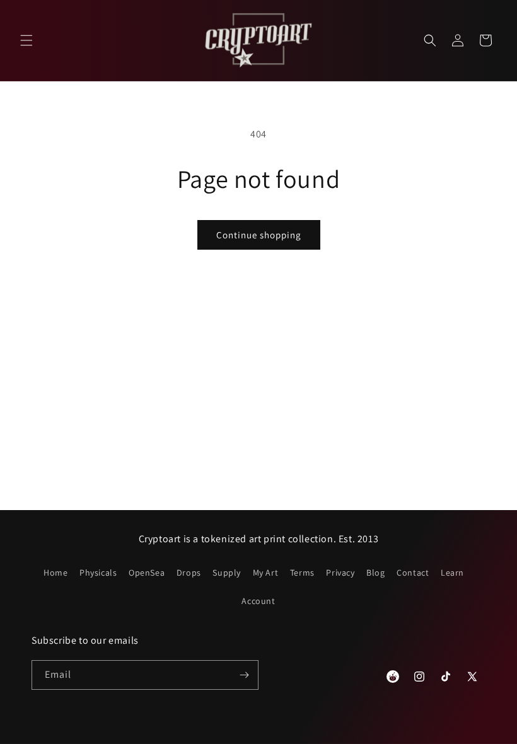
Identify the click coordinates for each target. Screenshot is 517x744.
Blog (375, 572)
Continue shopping (258, 235)
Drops (189, 572)
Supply (226, 572)
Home (55, 572)
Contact (413, 572)
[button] (26, 40)
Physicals (98, 572)
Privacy (340, 572)
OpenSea (147, 572)
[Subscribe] (244, 675)
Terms (302, 572)
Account (258, 601)
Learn (452, 572)
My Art (266, 572)
